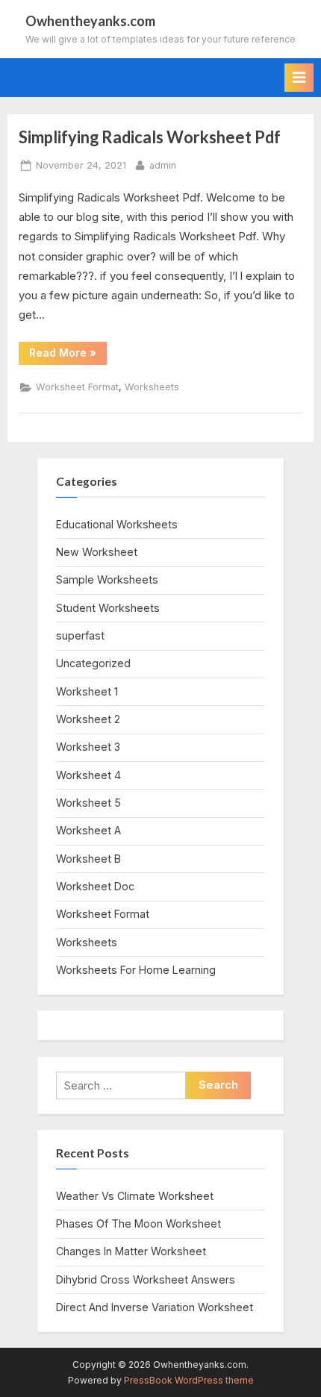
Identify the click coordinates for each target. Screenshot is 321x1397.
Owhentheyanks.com (90, 21)
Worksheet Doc (95, 886)
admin (162, 165)
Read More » (68, 355)
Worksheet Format (77, 387)
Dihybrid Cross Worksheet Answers (145, 1279)
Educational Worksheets (117, 524)
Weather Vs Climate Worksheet (135, 1196)
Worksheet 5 (88, 802)
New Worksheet (96, 552)
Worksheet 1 (87, 691)
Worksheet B (88, 858)
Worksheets (152, 387)
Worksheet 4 (88, 775)
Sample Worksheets (107, 579)
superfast (80, 635)
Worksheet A (88, 830)
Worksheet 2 (88, 719)
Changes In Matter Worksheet (131, 1251)
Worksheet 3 (88, 746)
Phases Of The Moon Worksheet (138, 1223)
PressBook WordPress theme (189, 1380)
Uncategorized (93, 663)
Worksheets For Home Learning (136, 969)
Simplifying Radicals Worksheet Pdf (150, 137)
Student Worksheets (108, 607)
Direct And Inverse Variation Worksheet (154, 1307)
